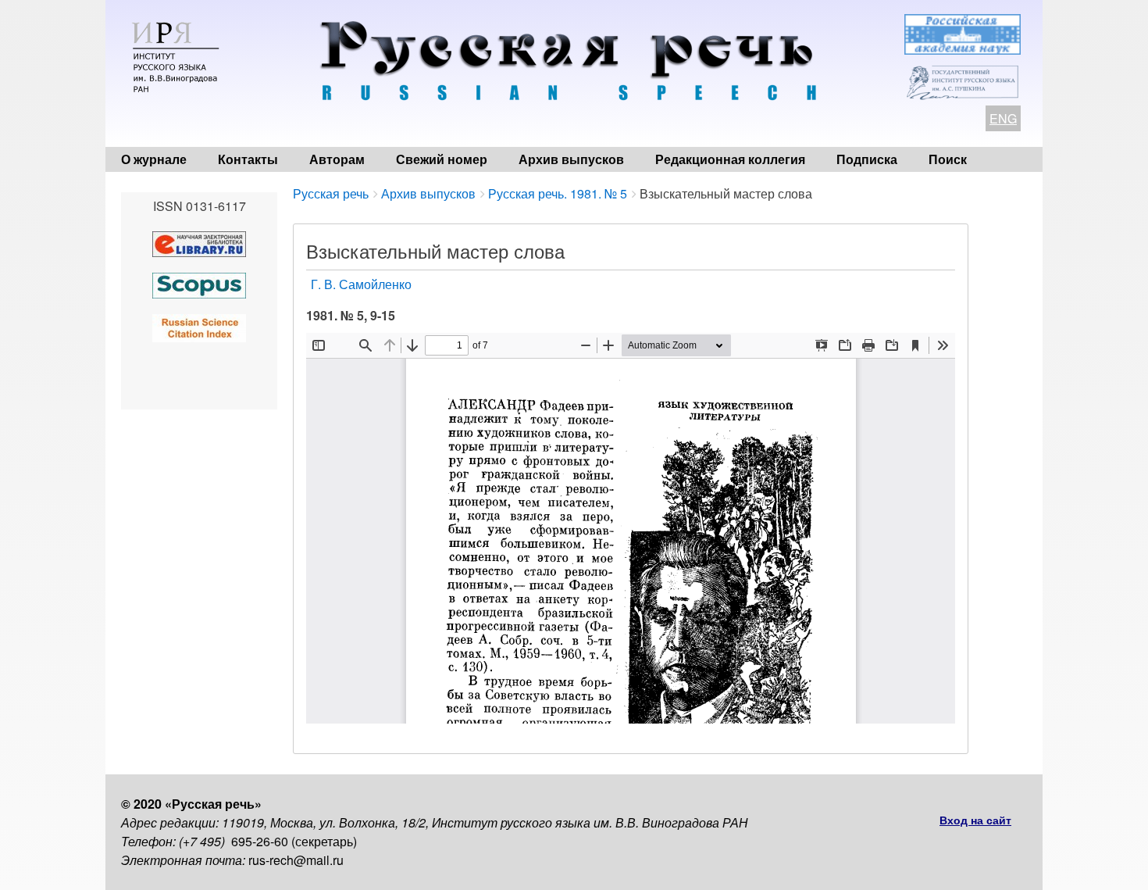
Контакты (248, 159)
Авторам (337, 159)
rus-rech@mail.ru (296, 860)
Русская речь (331, 193)
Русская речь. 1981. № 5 (557, 193)
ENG (1003, 118)
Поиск (948, 159)
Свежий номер (441, 159)
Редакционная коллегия (730, 159)
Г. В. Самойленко (361, 284)
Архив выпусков (571, 159)
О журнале (154, 159)
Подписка (866, 159)
